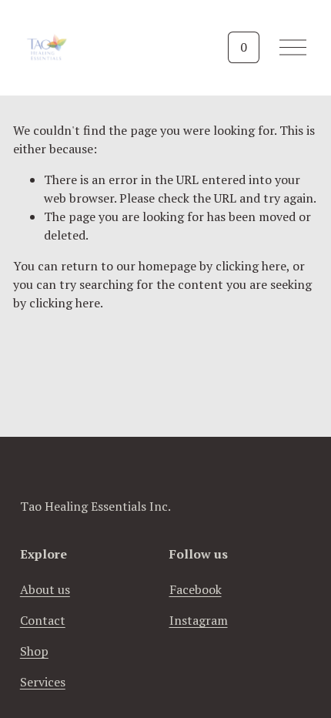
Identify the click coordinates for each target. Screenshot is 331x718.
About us (45, 589)
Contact (42, 620)
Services (42, 681)
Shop (34, 651)
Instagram (198, 620)
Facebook (195, 589)
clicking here (251, 265)
